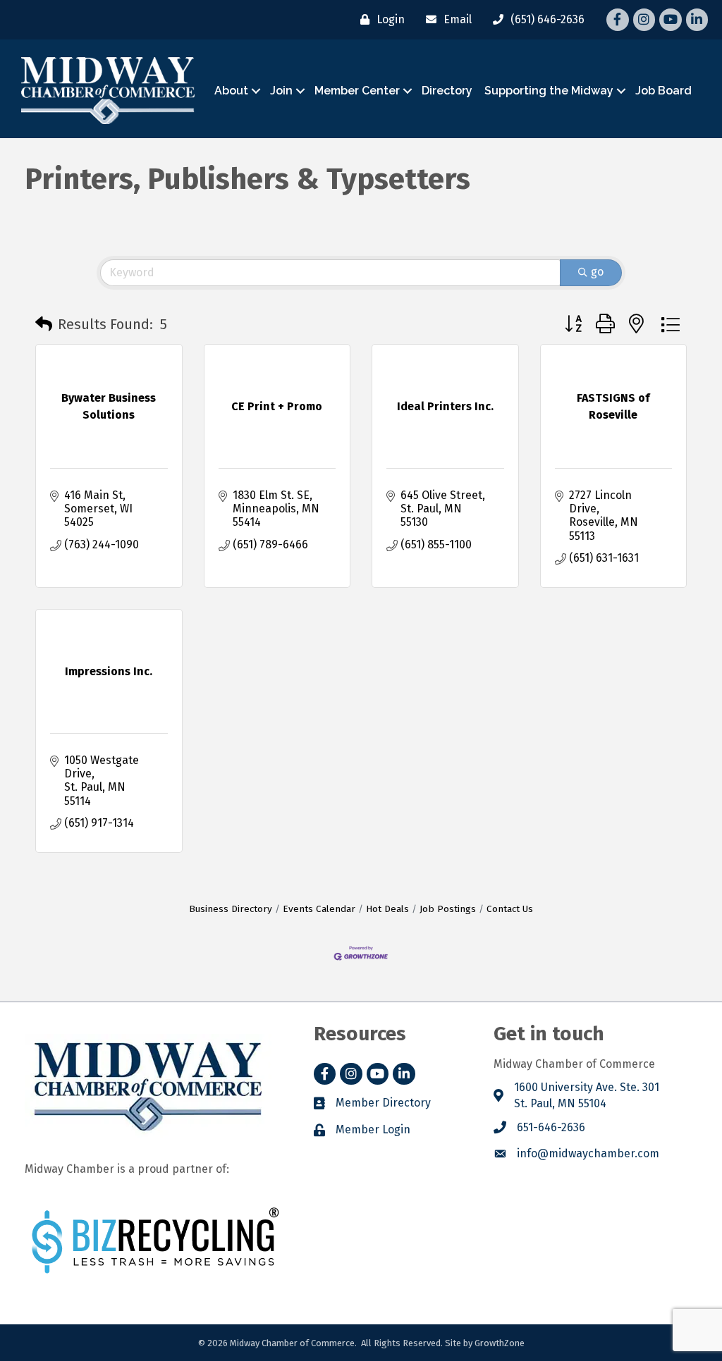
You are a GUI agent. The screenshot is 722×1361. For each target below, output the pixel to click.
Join (281, 90)
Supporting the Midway (548, 90)
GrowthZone (500, 1343)
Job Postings (448, 909)
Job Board (663, 90)
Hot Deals (387, 909)
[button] (43, 324)
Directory (447, 90)
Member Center (357, 90)
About (231, 90)
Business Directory (230, 909)
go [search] (597, 271)
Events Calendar (319, 909)
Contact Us (510, 909)
